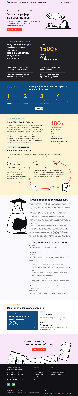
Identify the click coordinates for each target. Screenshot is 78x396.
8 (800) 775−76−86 (14, 370)
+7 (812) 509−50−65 (15, 375)
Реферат (20, 10)
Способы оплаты (38, 376)
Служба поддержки (39, 372)
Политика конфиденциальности (58, 369)
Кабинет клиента (38, 369)
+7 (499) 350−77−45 (15, 380)
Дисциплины (37, 379)
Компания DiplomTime (56, 374)
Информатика (27, 10)
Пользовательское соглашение (58, 372)
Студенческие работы (12, 10)
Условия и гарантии (38, 374)
